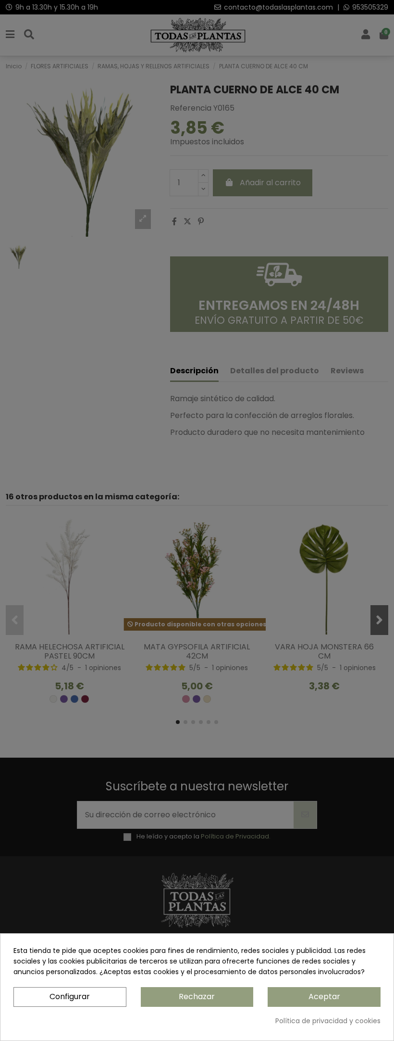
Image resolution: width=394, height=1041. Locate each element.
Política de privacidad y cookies (328, 1021)
